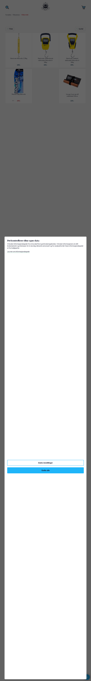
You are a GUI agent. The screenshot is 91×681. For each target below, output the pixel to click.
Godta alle (46, 470)
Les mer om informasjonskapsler (18, 252)
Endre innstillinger (45, 463)
